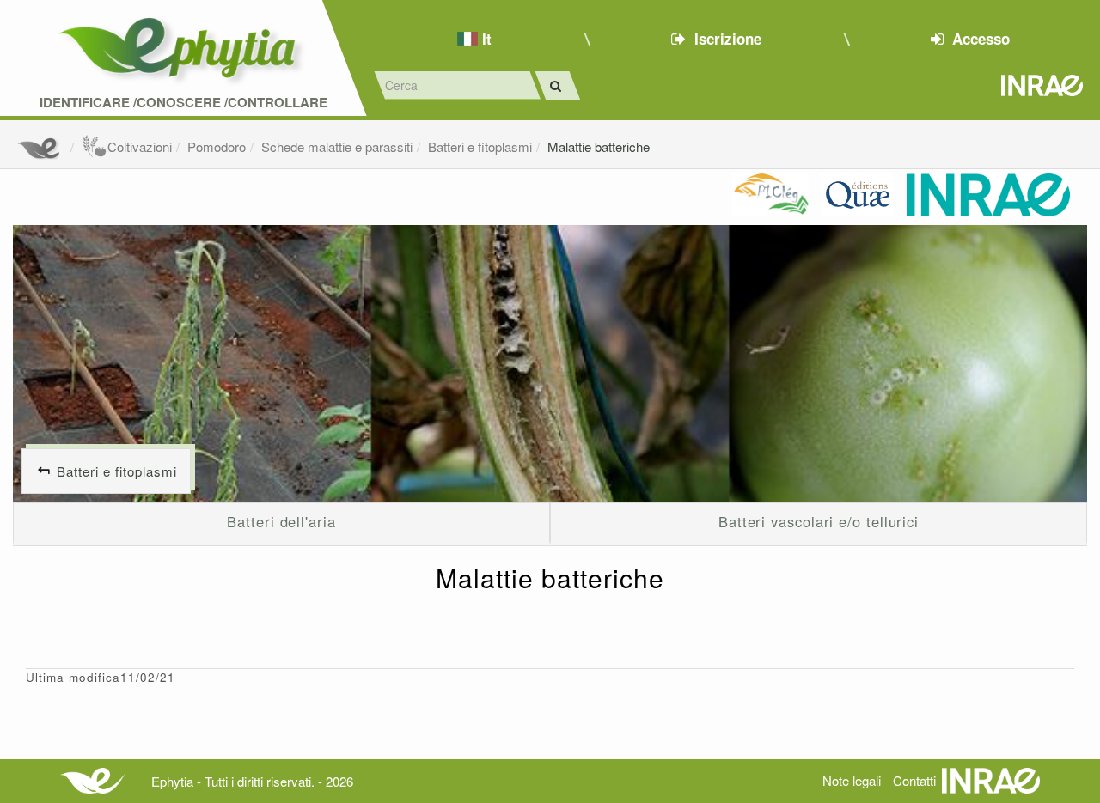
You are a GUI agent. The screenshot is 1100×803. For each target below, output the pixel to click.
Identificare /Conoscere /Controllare (183, 103)
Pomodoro (216, 146)
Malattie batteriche (598, 146)
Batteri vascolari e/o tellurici (818, 521)
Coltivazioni (139, 146)
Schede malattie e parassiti (336, 146)
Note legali (851, 780)
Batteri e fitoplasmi (480, 146)
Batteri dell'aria (281, 521)
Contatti (914, 780)
